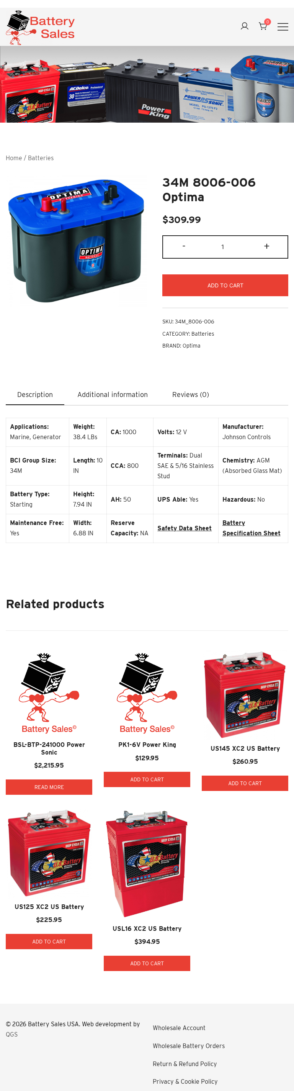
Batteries (41, 158)
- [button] (184, 246)
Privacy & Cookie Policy (185, 1081)
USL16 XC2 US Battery (147, 928)
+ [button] (267, 246)
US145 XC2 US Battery (245, 748)
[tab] (35, 395)
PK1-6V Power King (147, 744)
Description (35, 394)
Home (14, 158)
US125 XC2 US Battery (49, 907)
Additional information (112, 394)
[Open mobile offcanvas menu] (283, 26)
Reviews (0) (190, 394)
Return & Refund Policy (185, 1064)
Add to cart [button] (147, 779)
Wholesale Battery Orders (189, 1046)
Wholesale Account (179, 1028)
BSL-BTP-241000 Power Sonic (49, 748)
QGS (12, 1034)
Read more (49, 787)
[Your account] (244, 26)
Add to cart (225, 285)
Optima (192, 346)
